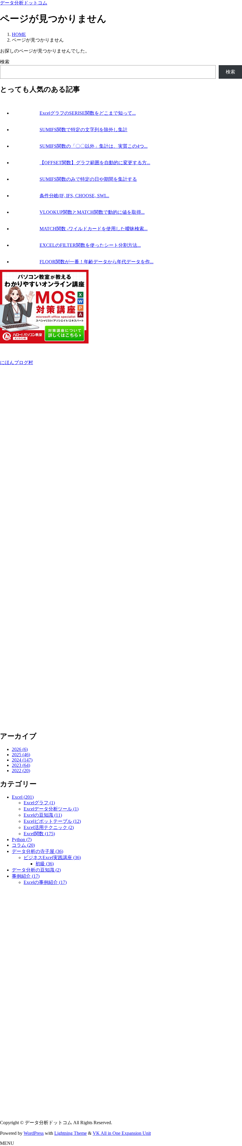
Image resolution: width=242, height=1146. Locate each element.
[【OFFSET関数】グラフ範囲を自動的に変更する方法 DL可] (25, 162)
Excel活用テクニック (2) (49, 827)
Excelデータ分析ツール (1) (51, 808)
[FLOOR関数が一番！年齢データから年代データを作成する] (25, 261)
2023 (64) (21, 765)
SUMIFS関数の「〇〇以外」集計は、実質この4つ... (94, 146)
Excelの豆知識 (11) (43, 815)
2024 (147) (22, 759)
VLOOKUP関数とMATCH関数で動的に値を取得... (92, 212)
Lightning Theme (70, 1133)
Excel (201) (23, 797)
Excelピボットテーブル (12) (52, 821)
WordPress (34, 1133)
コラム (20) (23, 845)
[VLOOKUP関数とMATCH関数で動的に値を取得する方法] (25, 212)
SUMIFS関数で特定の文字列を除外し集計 (83, 129)
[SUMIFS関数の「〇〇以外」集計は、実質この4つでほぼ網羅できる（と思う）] (25, 146)
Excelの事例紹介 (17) (45, 882)
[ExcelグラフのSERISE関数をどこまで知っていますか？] (25, 113)
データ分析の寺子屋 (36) (37, 851)
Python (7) (22, 839)
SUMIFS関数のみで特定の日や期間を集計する (88, 179)
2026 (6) (20, 749)
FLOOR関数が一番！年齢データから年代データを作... (96, 261)
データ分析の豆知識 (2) (36, 869)
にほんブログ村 (16, 362)
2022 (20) (21, 770)
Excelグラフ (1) (39, 802)
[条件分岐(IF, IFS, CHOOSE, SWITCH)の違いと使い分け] (25, 195)
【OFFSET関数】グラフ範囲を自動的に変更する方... (95, 162)
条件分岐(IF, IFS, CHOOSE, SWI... (74, 195)
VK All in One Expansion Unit (122, 1133)
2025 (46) (21, 754)
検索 (4, 61)
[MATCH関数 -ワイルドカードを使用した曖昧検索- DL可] (25, 228)
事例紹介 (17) (26, 876)
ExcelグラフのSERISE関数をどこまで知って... (88, 113)
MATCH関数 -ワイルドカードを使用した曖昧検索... (94, 228)
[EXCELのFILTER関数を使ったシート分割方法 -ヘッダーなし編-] (25, 245)
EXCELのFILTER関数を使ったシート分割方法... (90, 245)
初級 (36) (44, 863)
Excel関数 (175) (39, 833)
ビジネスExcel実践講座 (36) (52, 857)
